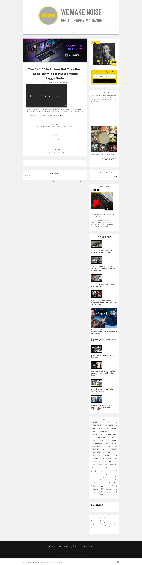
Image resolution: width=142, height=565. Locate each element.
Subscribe (104, 81)
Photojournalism (104, 431)
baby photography (100, 437)
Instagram (65, 546)
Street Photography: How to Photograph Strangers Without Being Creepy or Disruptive (104, 302)
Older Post (83, 182)
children (113, 440)
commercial (98, 443)
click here (108, 160)
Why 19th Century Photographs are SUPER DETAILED (103, 390)
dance (99, 446)
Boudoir (94, 422)
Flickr (93, 428)
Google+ (88, 546)
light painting (96, 461)
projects (108, 474)
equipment (95, 449)
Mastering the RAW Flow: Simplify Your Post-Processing (103, 285)
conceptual (113, 443)
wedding (108, 492)
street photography (110, 483)
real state (95, 477)
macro (110, 461)
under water (109, 489)
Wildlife (94, 434)
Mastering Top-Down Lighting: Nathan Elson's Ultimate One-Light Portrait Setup (103, 268)
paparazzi (113, 464)
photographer (98, 467)
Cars (108, 422)
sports (108, 480)
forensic (110, 452)
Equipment (63, 553)
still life (94, 483)
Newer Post (26, 182)
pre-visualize (96, 474)
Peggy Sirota (61, 115)
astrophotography (111, 434)
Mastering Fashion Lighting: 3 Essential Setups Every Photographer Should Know (104, 332)
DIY (70, 553)
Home (55, 182)
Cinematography (96, 425)
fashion (114, 449)
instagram (108, 455)
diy (110, 446)
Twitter (53, 546)
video (93, 492)
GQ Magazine (42, 115)
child (103, 440)
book (93, 440)
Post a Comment (30, 176)
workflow (94, 495)
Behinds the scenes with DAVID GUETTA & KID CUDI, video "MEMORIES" (102, 407)
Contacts (84, 553)
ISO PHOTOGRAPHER (110, 428)
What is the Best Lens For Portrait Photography (102, 356)
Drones (111, 425)
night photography (97, 464)
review (108, 477)
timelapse (95, 489)
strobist (103, 486)
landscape (108, 458)
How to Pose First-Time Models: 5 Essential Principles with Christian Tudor (103, 373)
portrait (103, 471)
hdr (93, 455)
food (98, 452)
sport (93, 480)
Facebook (77, 546)
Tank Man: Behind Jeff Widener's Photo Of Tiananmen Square (102, 251)
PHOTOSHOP (76, 553)
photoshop (113, 467)
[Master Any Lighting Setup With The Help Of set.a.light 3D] (55, 50)
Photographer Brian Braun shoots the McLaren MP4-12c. (104, 340)
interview (95, 458)
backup (112, 437)
